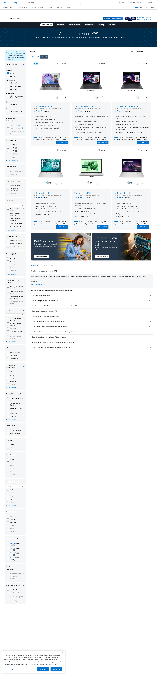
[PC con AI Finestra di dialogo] (19, 125)
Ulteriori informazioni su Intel (144, 19)
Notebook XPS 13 (82, 193)
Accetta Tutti (56, 669)
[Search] (22, 205)
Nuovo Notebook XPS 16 (85, 106)
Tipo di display (11, 455)
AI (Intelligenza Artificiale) (11, 120)
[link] (131, 2)
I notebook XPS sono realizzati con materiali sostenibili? (50, 327)
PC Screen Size (11, 140)
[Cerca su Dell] (79, 2)
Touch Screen (10, 426)
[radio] (48, 183)
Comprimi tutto (48, 265)
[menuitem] (23, 7)
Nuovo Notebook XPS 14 (126, 106)
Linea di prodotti (11, 64)
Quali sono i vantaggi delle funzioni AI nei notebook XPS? (50, 321)
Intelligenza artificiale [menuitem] (9, 7)
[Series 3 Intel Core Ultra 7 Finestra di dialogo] (24, 213)
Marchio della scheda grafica (13, 281)
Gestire (12, 669)
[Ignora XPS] (46, 57)
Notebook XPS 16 (122, 193)
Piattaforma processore (13, 585)
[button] (122, 2)
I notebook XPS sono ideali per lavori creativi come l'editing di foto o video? (56, 332)
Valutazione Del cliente (13, 539)
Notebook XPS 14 (42, 193)
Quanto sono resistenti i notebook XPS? (45, 311)
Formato (9, 440)
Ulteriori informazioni (41, 256)
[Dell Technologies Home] (11, 2)
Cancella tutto (34, 57)
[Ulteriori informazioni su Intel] (130, 18)
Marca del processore (13, 181)
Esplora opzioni (62, 142)
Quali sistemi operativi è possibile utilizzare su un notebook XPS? (53, 347)
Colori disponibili (11, 512)
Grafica (8, 310)
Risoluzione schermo (13, 482)
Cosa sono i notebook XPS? (41, 295)
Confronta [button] (63, 63)
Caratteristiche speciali (13, 394)
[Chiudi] (62, 653)
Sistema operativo (12, 236)
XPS (42, 57)
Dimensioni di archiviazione (10, 366)
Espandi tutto (35, 265)
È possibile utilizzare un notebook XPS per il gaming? (49, 337)
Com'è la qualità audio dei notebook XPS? (45, 316)
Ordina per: (133, 51)
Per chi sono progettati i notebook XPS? (45, 301)
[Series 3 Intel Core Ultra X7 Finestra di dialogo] (24, 208)
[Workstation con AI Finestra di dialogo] (24, 131)
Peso (7, 348)
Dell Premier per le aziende (147, 7)
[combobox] (53, 2)
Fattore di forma (11, 167)
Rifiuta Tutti (43, 669)
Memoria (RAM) (11, 254)
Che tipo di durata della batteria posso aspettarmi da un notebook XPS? (55, 306)
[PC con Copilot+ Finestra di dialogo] (22, 128)
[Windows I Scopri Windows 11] (113, 18)
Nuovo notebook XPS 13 (45, 106)
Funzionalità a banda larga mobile (13, 568)
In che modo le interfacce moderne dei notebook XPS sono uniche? (53, 342)
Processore (9, 201)
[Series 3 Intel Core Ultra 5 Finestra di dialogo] (24, 218)
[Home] (5, 18)
